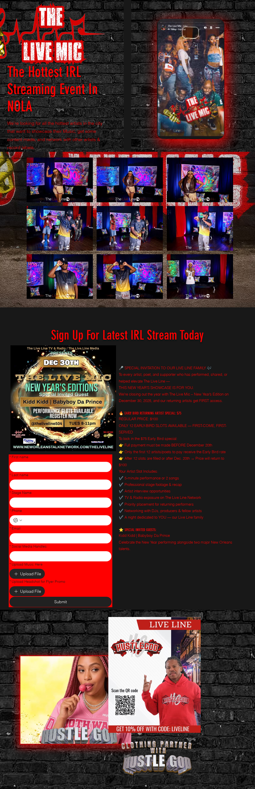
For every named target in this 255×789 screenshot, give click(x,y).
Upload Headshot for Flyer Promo (37, 581)
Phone (15, 510)
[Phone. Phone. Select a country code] (18, 520)
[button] (218, 133)
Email (14, 528)
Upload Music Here (26, 564)
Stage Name (20, 492)
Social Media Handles (28, 546)
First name (18, 457)
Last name (18, 475)
